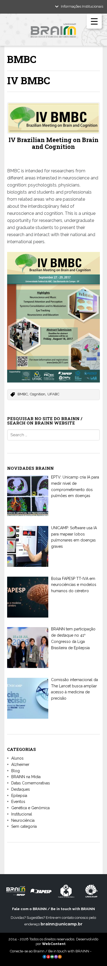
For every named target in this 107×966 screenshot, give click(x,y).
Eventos (18, 801)
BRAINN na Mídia (26, 777)
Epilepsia (19, 795)
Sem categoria (24, 826)
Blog (15, 771)
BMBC (23, 394)
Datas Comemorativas (30, 783)
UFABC (53, 394)
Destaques (20, 789)
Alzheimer (20, 764)
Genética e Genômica (30, 808)
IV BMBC (28, 80)
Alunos (17, 758)
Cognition (37, 394)
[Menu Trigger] (94, 21)
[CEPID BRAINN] (53, 32)
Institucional (21, 814)
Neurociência (23, 820)
